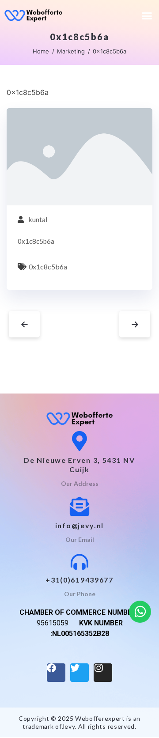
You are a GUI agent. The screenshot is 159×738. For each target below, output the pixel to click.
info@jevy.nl (79, 525)
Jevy (68, 726)
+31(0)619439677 (79, 579)
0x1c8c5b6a (48, 266)
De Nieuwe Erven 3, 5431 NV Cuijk (79, 464)
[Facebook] (56, 672)
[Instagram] (103, 672)
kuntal (37, 219)
